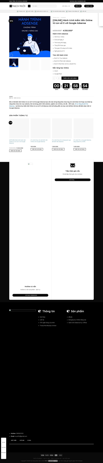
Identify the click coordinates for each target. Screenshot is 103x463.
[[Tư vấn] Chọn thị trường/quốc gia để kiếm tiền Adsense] (62, 128)
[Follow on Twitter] (91, 1)
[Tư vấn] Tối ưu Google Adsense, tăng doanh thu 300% (82, 140)
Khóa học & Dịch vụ (42, 11)
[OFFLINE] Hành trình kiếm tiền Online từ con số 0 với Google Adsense (17, 141)
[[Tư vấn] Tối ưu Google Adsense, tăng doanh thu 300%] (83, 128)
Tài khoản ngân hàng (59, 11)
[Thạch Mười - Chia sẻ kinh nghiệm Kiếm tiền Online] (17, 6)
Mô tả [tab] (11, 98)
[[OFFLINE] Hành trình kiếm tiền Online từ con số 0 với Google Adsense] (19, 128)
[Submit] (55, 6)
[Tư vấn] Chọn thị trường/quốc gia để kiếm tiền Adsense (61, 140)
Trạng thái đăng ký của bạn (48, 325)
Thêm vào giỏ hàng (70, 78)
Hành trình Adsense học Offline (77, 322)
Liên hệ (84, 11)
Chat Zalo (4, 447)
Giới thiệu (31, 11)
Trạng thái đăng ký (73, 11)
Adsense (63, 17)
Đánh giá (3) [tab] (17, 98)
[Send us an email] (92, 1)
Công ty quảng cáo (56, 458)
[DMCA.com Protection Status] (53, 461)
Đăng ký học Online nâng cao (77, 320)
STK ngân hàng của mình (47, 322)
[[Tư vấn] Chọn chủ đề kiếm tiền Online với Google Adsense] (41, 128)
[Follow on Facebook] (88, 1)
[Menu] (29, 6)
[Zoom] (11, 55)
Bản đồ (3, 442)
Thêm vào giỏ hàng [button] (15, 150)
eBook (70, 317)
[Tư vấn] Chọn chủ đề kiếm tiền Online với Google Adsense (39, 140)
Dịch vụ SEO (46, 458)
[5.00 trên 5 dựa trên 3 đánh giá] (73, 28)
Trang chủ (22, 11)
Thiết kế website (37, 458)
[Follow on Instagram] (89, 1)
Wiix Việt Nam (66, 458)
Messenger (3, 452)
